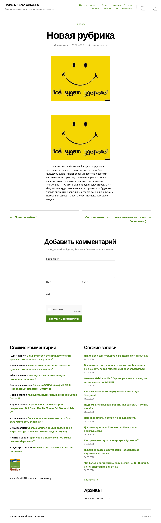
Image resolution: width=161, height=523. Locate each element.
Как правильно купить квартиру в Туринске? (111, 440)
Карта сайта (126, 8)
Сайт (48, 294)
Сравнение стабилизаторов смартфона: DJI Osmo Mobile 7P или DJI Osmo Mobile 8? (42, 408)
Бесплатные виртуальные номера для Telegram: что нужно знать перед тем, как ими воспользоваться (116, 366)
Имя (48, 282)
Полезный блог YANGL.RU (22, 4)
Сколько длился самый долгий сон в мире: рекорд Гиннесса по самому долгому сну (41, 429)
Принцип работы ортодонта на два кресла (110, 417)
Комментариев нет (99, 45)
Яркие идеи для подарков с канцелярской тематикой (116, 355)
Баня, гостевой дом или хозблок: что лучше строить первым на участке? (40, 357)
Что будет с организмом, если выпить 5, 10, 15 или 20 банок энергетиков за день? (116, 464)
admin (65, 45)
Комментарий (52, 259)
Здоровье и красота (111, 5)
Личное (107, 8)
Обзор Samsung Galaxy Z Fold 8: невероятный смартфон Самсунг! (40, 386)
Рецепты (128, 5)
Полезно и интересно (89, 5)
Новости (95, 8)
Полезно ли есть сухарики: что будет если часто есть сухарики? (41, 419)
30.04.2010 (79, 45)
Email (84, 282)
